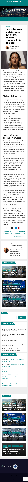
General (7, 26)
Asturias (5, 270)
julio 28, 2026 (7, 453)
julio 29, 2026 (7, 438)
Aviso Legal (12, 479)
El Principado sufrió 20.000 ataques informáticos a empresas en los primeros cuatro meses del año (13, 376)
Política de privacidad (5, 479)
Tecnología (18, 284)
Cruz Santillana (15, 46)
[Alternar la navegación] (26, 19)
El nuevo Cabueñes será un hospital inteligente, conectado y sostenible (13, 451)
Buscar (4, 313)
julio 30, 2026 (7, 424)
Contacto (8, 3)
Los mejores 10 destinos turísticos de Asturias (7, 233)
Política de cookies (19, 479)
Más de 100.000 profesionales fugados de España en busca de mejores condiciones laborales (13, 383)
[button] (21, 19)
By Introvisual (14, 475)
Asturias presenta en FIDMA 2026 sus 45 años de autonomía (13, 288)
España (9, 270)
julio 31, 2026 (7, 409)
